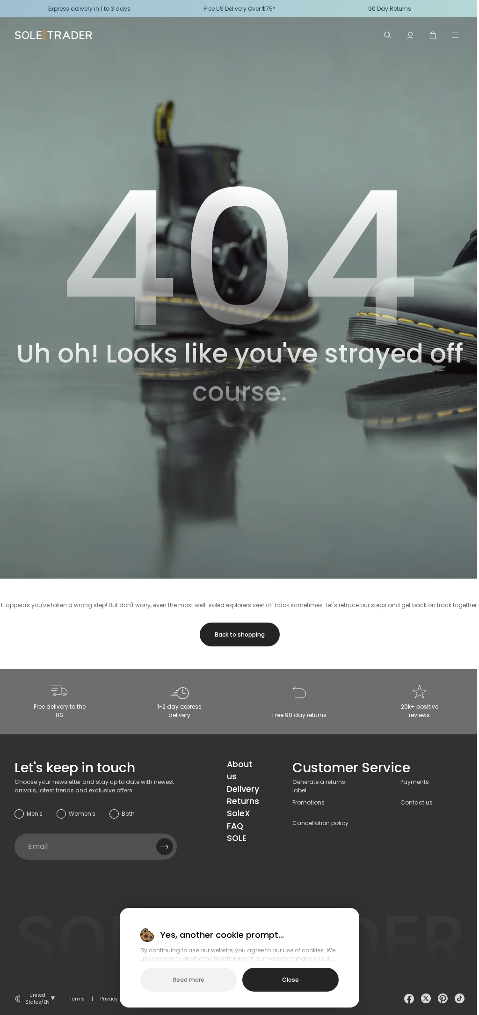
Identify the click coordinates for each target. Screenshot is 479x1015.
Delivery (243, 789)
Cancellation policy (320, 823)
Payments (414, 782)
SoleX (238, 813)
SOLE (237, 838)
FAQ (235, 826)
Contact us (416, 802)
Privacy (109, 998)
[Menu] (455, 35)
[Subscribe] (164, 846)
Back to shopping (240, 634)
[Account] (410, 35)
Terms (77, 998)
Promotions (308, 802)
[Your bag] (432, 35)
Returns (243, 801)
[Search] (387, 35)
